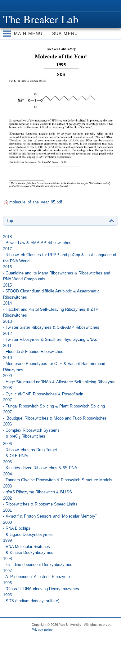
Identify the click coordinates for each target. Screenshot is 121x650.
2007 (54, 403)
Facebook (35, 640)
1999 (28, 546)
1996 (41, 586)
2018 (37, 239)
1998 (37, 561)
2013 (51, 324)
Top (10, 220)
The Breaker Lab (40, 18)
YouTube (84, 640)
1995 (31, 598)
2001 (49, 513)
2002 (40, 501)
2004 (57, 477)
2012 (50, 336)
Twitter (48, 640)
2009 (59, 378)
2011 (33, 348)
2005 (40, 465)
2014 (50, 309)
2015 (51, 291)
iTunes (72, 640)
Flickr (60, 640)
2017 (59, 255)
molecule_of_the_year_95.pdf (35, 202)
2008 (43, 390)
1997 (36, 573)
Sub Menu (65, 33)
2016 (56, 273)
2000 (28, 528)
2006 (31, 430)
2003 (37, 489)
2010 (54, 363)
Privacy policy (42, 629)
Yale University (10, 5)
